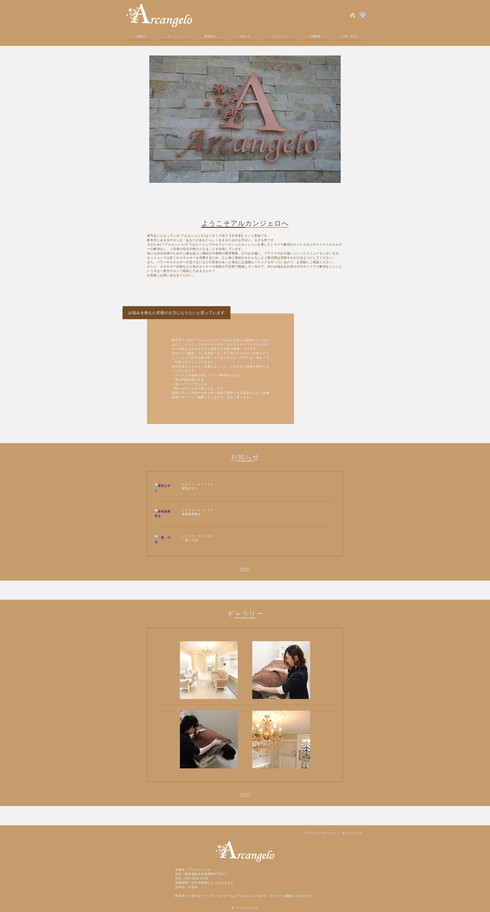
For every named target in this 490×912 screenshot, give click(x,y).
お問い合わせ (350, 36)
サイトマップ (352, 833)
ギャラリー (280, 36)
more (245, 568)
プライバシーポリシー (320, 833)
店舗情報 (315, 36)
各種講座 (210, 36)
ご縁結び (140, 36)
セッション (175, 36)
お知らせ (245, 36)
